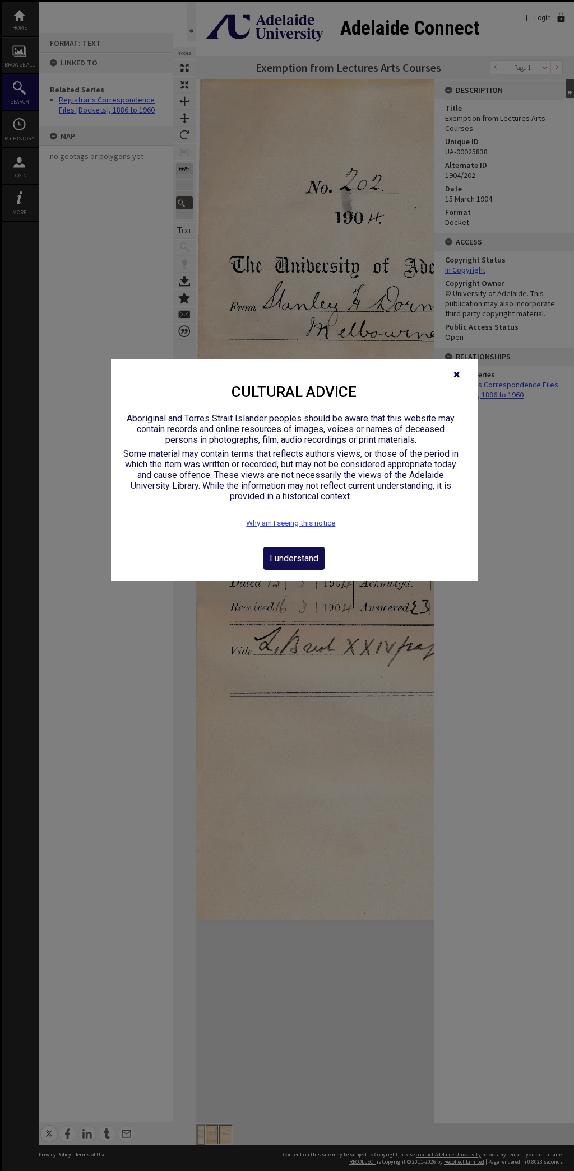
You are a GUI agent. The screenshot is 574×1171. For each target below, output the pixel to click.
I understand (294, 558)
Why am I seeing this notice (290, 523)
